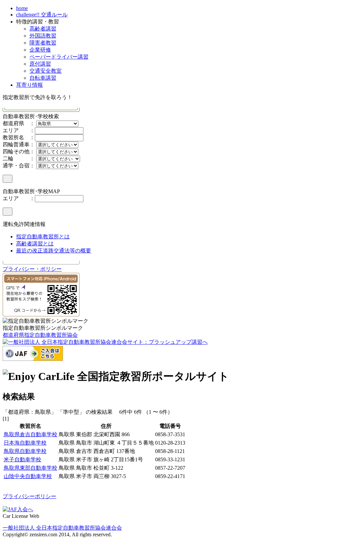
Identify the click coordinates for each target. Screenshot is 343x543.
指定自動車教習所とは (43, 236)
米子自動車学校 (22, 459)
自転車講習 (42, 78)
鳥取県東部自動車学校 (30, 468)
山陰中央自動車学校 (28, 476)
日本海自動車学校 (25, 443)
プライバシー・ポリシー (32, 269)
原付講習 (40, 64)
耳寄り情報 (29, 85)
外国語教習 (42, 35)
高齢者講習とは (35, 243)
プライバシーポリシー (29, 496)
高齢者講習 (42, 28)
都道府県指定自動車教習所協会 (40, 335)
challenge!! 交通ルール (42, 14)
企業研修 (40, 50)
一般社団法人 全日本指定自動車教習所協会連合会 (62, 528)
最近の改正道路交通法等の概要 (53, 250)
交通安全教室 (45, 71)
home (22, 8)
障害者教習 (42, 43)
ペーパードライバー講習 (58, 57)
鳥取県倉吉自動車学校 (30, 434)
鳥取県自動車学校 (25, 451)
